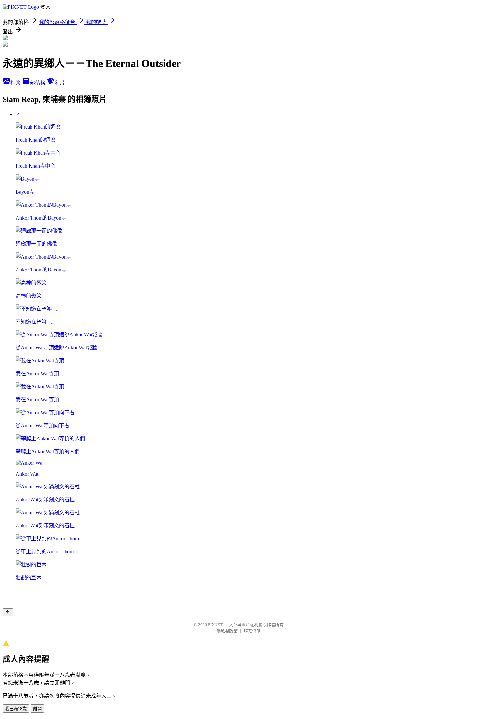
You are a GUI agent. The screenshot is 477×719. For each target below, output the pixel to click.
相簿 (16, 83)
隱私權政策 (227, 631)
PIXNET (215, 624)
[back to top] (8, 612)
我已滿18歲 (16, 708)
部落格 (38, 83)
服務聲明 (252, 631)
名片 (60, 83)
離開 (37, 708)
